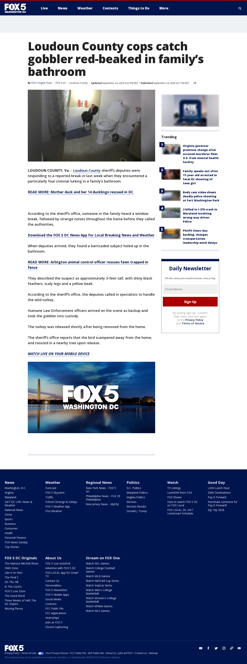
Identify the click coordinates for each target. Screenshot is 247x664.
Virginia (9, 492)
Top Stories (12, 547)
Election (131, 502)
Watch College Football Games (100, 569)
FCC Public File (54, 608)
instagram (224, 648)
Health (9, 533)
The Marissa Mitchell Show (21, 563)
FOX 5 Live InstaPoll (57, 563)
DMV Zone (11, 568)
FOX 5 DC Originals (21, 558)
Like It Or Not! (13, 572)
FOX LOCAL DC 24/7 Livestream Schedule (180, 511)
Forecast (50, 488)
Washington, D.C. (15, 488)
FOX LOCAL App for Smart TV (61, 574)
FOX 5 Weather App (57, 506)
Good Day (216, 482)
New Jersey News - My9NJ (102, 504)
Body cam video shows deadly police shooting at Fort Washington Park (201, 196)
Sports (9, 519)
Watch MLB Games (98, 576)
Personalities (53, 585)
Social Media (53, 599)
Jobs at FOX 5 (53, 622)
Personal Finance (15, 537)
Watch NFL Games (97, 563)
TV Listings (174, 488)
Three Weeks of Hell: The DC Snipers (20, 602)
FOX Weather (53, 511)
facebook (208, 648)
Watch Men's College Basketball (99, 591)
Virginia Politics (136, 497)
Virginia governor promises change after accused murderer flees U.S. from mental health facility (201, 154)
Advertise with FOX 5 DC (60, 568)
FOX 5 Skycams (55, 492)
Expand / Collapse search (240, 8)
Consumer (11, 528)
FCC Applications (55, 613)
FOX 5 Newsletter (56, 590)
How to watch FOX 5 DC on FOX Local (182, 503)
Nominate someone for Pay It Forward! (223, 503)
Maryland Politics (137, 492)
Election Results (136, 506)
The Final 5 (11, 577)
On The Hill (11, 582)
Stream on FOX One (103, 558)
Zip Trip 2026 (216, 510)
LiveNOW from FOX (179, 492)
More (163, 8)
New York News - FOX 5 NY (101, 489)
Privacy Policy (194, 320)
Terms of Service (193, 323)
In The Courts (13, 586)
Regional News (99, 482)
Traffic (49, 497)
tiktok (231, 648)
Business (10, 524)
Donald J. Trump (137, 511)
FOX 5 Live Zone (15, 591)
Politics (133, 482)
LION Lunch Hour (219, 488)
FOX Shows (174, 497)
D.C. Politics (134, 488)
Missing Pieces (14, 608)
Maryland (10, 497)
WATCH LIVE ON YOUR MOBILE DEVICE (59, 353)
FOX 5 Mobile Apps (57, 594)
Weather (52, 482)
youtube (201, 648)
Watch (172, 482)
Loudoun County (78, 83)
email (239, 648)
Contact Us (52, 581)
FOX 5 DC (61, 83)
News (9, 482)
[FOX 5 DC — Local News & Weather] (17, 8)
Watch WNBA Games (99, 606)
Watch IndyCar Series (99, 585)
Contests (51, 604)
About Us (53, 558)
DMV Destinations (219, 492)
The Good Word (15, 596)
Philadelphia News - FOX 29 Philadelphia (103, 497)
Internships (52, 618)
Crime (8, 514)
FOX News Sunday (16, 542)
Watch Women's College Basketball (101, 599)
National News (14, 510)
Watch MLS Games (98, 611)
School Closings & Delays (61, 502)
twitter (216, 648)
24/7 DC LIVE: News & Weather (18, 503)
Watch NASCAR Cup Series (102, 581)
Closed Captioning (56, 627)
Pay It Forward (217, 497)
